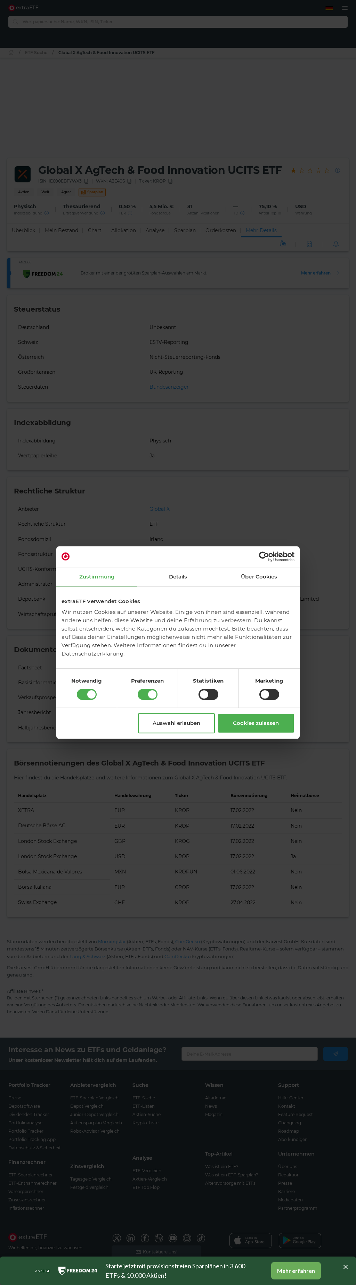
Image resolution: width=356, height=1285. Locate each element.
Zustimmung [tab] (96, 576)
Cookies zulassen (256, 723)
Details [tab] (178, 576)
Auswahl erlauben (176, 723)
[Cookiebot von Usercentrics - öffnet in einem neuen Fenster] (264, 556)
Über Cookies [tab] (259, 576)
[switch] (147, 694)
